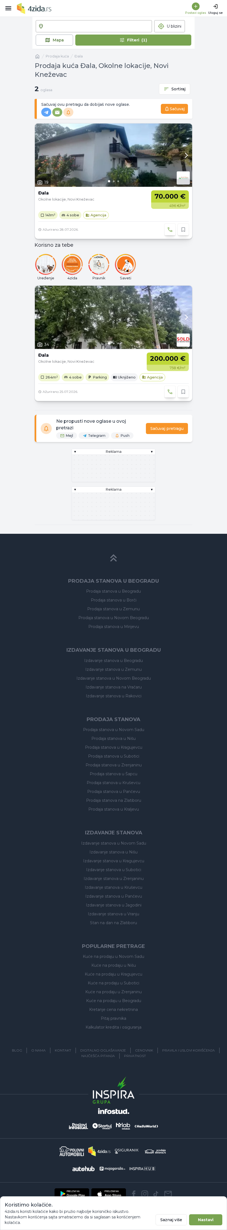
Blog (17, 1050)
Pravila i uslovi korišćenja (188, 1050)
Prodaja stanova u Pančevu (113, 791)
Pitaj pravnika (113, 1018)
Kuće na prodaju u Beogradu (113, 1000)
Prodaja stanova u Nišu (113, 738)
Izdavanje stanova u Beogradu (113, 660)
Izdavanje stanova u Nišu (113, 852)
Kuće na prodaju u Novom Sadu (113, 956)
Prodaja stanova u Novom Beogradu (113, 617)
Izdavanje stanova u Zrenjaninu (114, 878)
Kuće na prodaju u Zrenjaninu (113, 991)
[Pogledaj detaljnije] (113, 155)
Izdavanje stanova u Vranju (113, 913)
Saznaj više (171, 1219)
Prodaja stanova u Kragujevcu (113, 747)
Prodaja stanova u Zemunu (113, 608)
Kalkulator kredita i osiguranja (113, 1027)
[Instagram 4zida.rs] (144, 1193)
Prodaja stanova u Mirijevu (113, 626)
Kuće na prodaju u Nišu (113, 965)
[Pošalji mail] (168, 1193)
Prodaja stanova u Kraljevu (113, 809)
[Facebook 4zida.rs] (133, 1193)
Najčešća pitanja (98, 1056)
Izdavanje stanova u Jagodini (113, 905)
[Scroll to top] (113, 558)
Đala (78, 56)
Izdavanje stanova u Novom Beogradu (113, 678)
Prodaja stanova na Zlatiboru (113, 800)
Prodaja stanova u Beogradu (113, 591)
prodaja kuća (57, 56)
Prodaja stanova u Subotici (113, 756)
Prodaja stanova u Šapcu (113, 773)
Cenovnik (144, 1050)
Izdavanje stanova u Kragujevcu (113, 860)
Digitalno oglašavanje (103, 1050)
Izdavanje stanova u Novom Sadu (113, 843)
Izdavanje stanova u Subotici (113, 869)
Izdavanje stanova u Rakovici (113, 695)
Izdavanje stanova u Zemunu (113, 669)
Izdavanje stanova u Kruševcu (113, 887)
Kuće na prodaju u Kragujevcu (113, 974)
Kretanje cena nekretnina (113, 1009)
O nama (38, 1050)
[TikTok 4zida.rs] (156, 1193)
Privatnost (135, 1056)
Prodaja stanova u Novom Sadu (113, 729)
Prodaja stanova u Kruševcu (113, 782)
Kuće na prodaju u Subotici (113, 983)
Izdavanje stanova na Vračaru (114, 687)
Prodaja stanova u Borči (113, 600)
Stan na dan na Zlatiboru (113, 922)
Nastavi (205, 1219)
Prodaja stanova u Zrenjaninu (114, 765)
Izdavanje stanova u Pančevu (113, 896)
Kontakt (63, 1050)
